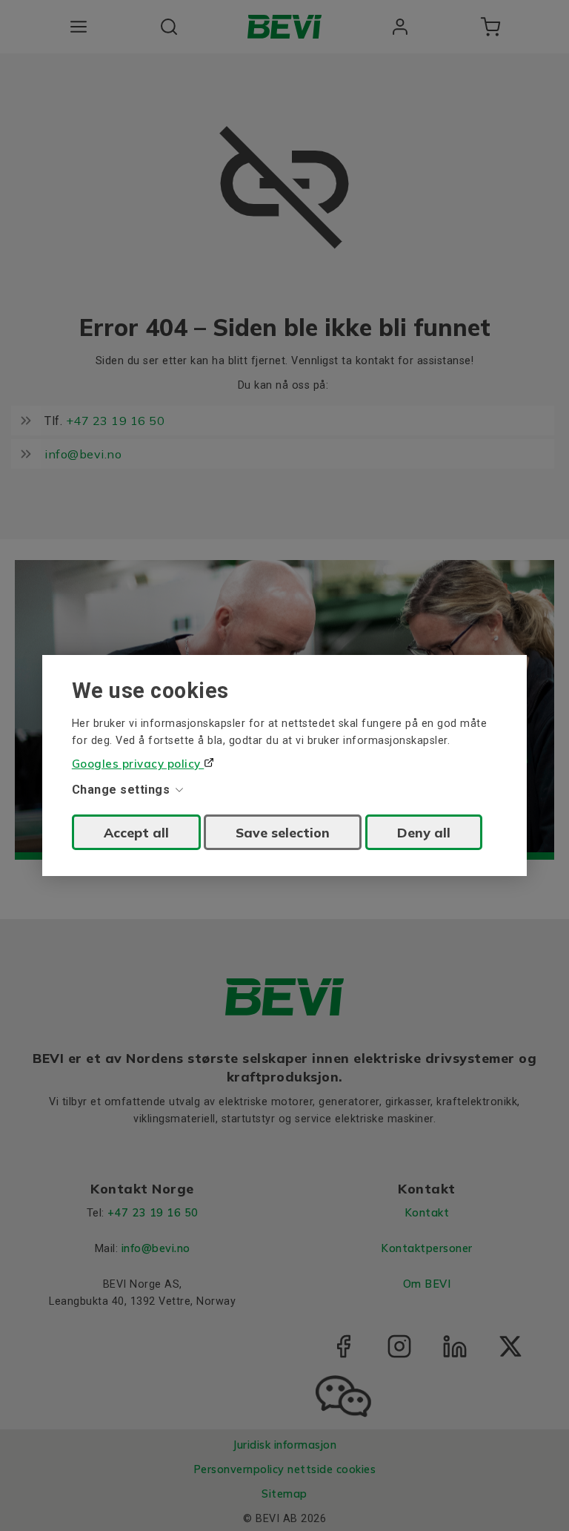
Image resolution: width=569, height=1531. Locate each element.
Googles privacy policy (138, 764)
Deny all (423, 832)
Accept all (136, 832)
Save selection (283, 832)
